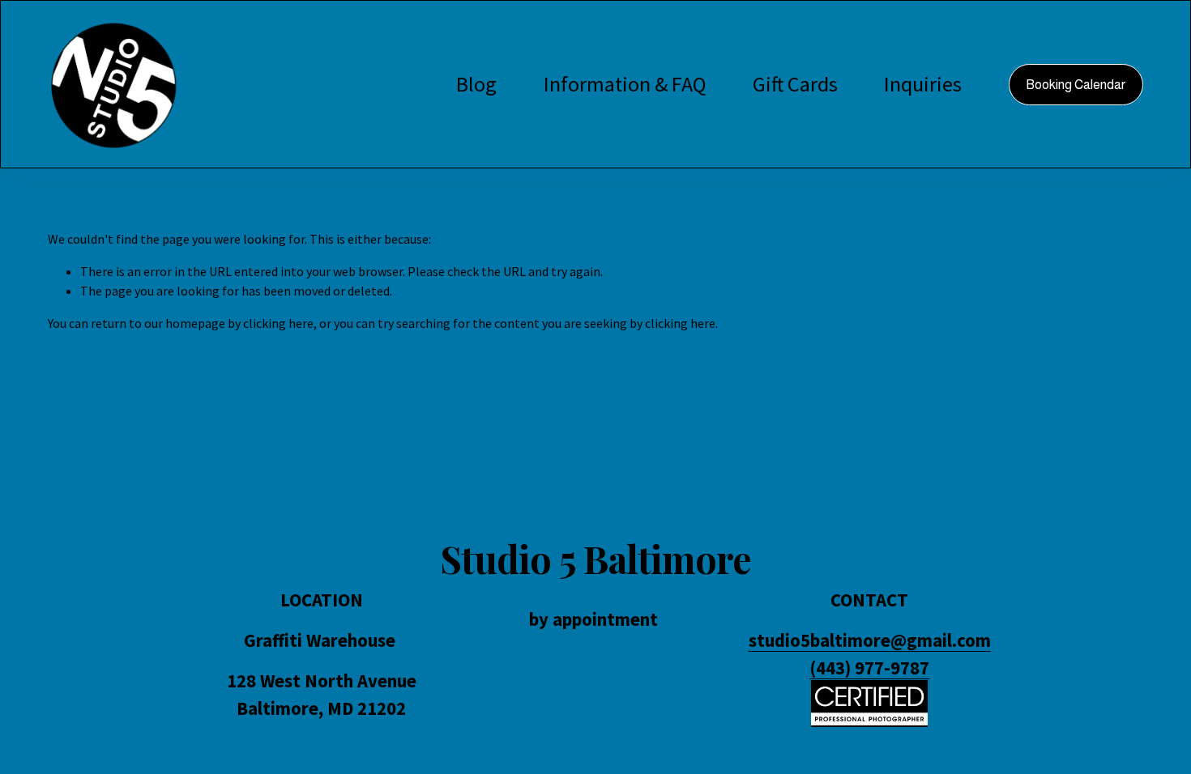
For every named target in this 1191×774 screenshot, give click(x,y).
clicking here (278, 323)
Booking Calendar (1075, 84)
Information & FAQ (625, 83)
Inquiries (923, 83)
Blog (476, 83)
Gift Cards (795, 83)
